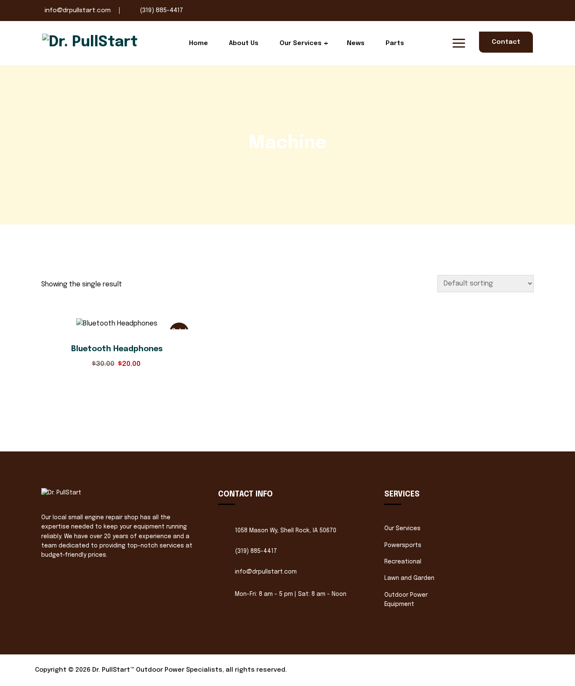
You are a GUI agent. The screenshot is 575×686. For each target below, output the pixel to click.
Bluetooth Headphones (117, 349)
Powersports (402, 545)
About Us (243, 43)
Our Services (301, 43)
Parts (395, 43)
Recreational (402, 562)
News (356, 43)
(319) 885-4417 (161, 10)
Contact (506, 42)
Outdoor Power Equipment (406, 599)
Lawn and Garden (409, 578)
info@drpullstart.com (78, 10)
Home (198, 43)
